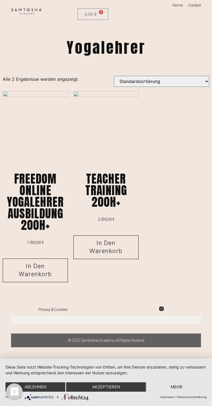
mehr (176, 386)
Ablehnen (35, 386)
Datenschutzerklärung (191, 397)
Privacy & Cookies (53, 309)
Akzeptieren (106, 386)
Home (177, 5)
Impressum (167, 397)
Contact (194, 5)
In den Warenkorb (35, 270)
